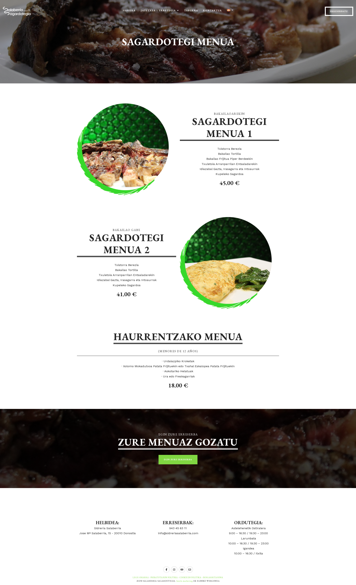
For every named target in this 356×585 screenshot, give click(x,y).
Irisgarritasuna (213, 577)
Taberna (191, 10)
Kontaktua (212, 10)
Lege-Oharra (141, 577)
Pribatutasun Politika (164, 577)
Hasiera (129, 10)
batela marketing (185, 581)
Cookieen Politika (190, 577)
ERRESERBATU (339, 11)
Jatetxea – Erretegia (158, 10)
